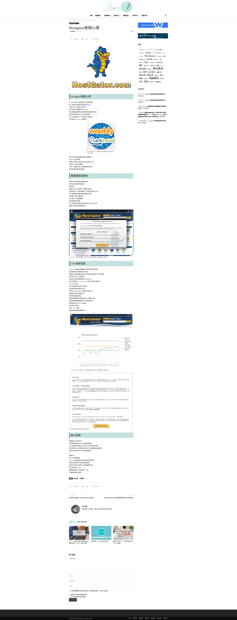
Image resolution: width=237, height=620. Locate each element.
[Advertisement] (152, 160)
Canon (141, 49)
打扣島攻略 (159, 62)
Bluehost (88, 104)
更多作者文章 (82, 522)
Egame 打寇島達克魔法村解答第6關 (154, 100)
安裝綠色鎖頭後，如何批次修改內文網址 (81, 498)
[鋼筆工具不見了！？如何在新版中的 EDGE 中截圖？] (123, 533)
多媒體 (140, 62)
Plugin (148, 53)
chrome (146, 49)
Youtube (159, 56)
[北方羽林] (118, 6)
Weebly (81, 114)
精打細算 (142, 69)
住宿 (164, 56)
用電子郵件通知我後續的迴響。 (79, 594)
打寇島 (145, 62)
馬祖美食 (158, 82)
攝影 (141, 65)
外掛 (160, 59)
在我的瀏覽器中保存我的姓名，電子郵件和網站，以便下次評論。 (90, 591)
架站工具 (81, 20)
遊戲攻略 (150, 75)
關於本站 (144, 15)
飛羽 (141, 82)
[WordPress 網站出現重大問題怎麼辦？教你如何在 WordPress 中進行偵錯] (79, 533)
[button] (165, 15)
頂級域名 (162, 78)
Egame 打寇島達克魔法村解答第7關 (154, 94)
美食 (140, 72)
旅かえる (146, 65)
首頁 (91, 15)
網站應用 (76, 478)
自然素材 (151, 72)
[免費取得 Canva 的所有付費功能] (101, 533)
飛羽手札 (135, 15)
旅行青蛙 (152, 65)
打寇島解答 (152, 62)
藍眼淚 (159, 72)
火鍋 (162, 65)
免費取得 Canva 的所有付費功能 (99, 541)
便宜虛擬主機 (142, 59)
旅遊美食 (97, 15)
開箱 (141, 78)
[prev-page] (70, 547)
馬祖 (146, 82)
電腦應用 (82, 478)
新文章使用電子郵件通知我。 (78, 597)
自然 (145, 72)
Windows (141, 56)
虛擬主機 (142, 75)
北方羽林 (73, 31)
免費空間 (156, 59)
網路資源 (107, 15)
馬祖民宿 (152, 81)
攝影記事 (125, 15)
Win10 (163, 53)
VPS (154, 53)
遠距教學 (157, 75)
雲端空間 (146, 78)
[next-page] (73, 547)
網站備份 (149, 69)
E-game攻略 (158, 49)
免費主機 (149, 59)
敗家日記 (116, 15)
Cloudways (151, 49)
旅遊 (157, 65)
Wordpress (150, 56)
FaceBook (141, 53)
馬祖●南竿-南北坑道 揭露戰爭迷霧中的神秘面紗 (118, 498)
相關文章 (72, 522)
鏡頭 (161, 75)
